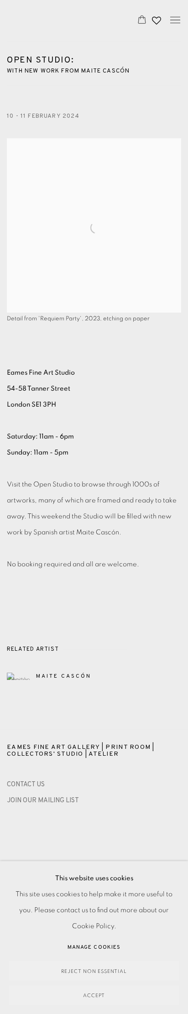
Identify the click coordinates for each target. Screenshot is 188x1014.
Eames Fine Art (62, 20)
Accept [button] (94, 995)
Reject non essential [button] (94, 971)
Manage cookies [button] (94, 947)
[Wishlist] (157, 18)
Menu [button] (174, 20)
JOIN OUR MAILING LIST (43, 800)
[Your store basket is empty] (141, 20)
